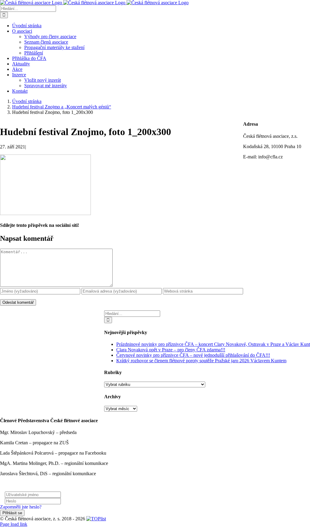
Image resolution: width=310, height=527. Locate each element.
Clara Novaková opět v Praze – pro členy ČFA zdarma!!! (170, 349)
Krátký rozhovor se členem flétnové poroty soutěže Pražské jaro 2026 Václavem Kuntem (201, 360)
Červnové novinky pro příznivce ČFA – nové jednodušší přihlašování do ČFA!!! (193, 355)
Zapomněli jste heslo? (20, 506)
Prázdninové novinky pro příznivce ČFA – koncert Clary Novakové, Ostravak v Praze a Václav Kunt (213, 344)
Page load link (13, 524)
